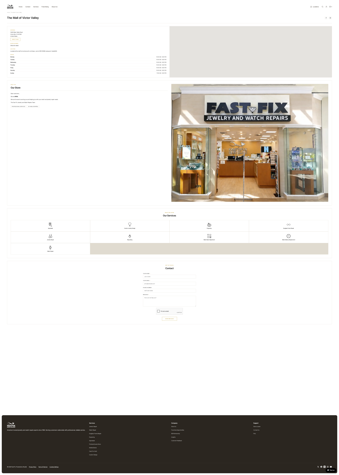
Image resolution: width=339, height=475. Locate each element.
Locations (316, 7)
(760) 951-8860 (14, 45)
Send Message (169, 318)
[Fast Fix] (10, 7)
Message (146, 294)
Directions (15, 39)
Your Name (146, 273)
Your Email (146, 280)
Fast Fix (13, 467)
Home (8, 12)
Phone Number (147, 287)
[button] (322, 7)
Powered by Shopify (21, 467)
